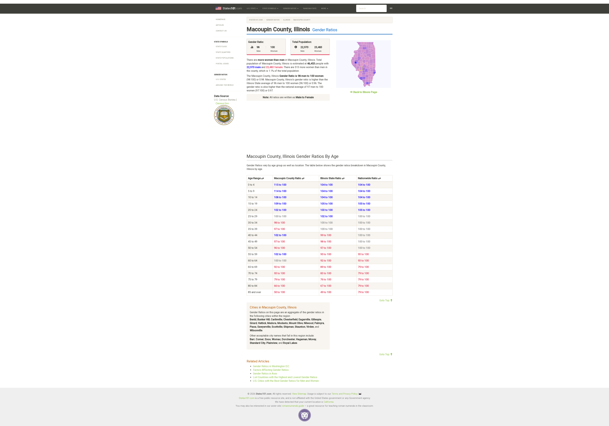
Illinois (286, 20)
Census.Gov (222, 103)
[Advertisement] (320, 127)
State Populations (225, 58)
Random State (309, 8)
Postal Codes (222, 64)
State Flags (221, 47)
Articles (220, 25)
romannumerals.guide (293, 406)
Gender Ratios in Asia (265, 373)
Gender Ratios (290, 8)
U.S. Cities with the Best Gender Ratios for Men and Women (286, 380)
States (232, 8)
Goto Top (384, 300)
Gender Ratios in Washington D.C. (271, 366)
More (324, 8)
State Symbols (269, 8)
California (329, 402)
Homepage (220, 19)
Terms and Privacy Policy (344, 394)
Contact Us (221, 31)
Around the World (225, 85)
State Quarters (223, 52)
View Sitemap (299, 394)
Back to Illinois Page (365, 92)
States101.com (256, 20)
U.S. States (221, 79)
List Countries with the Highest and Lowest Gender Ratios (285, 377)
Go (391, 8)
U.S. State (251, 8)
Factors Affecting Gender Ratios (271, 369)
